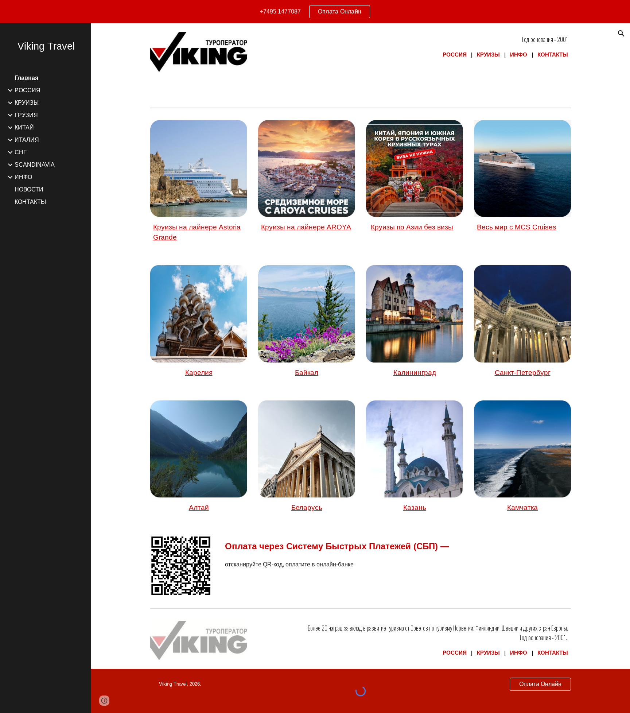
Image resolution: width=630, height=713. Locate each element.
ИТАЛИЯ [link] (27, 140)
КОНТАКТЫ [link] (30, 202)
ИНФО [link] (23, 177)
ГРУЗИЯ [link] (26, 115)
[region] (315, 11)
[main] (414, 47)
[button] (621, 33)
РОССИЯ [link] (27, 90)
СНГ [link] (21, 152)
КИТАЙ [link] (24, 127)
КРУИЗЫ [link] (27, 103)
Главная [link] (26, 78)
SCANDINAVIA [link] (35, 165)
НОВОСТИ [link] (29, 189)
